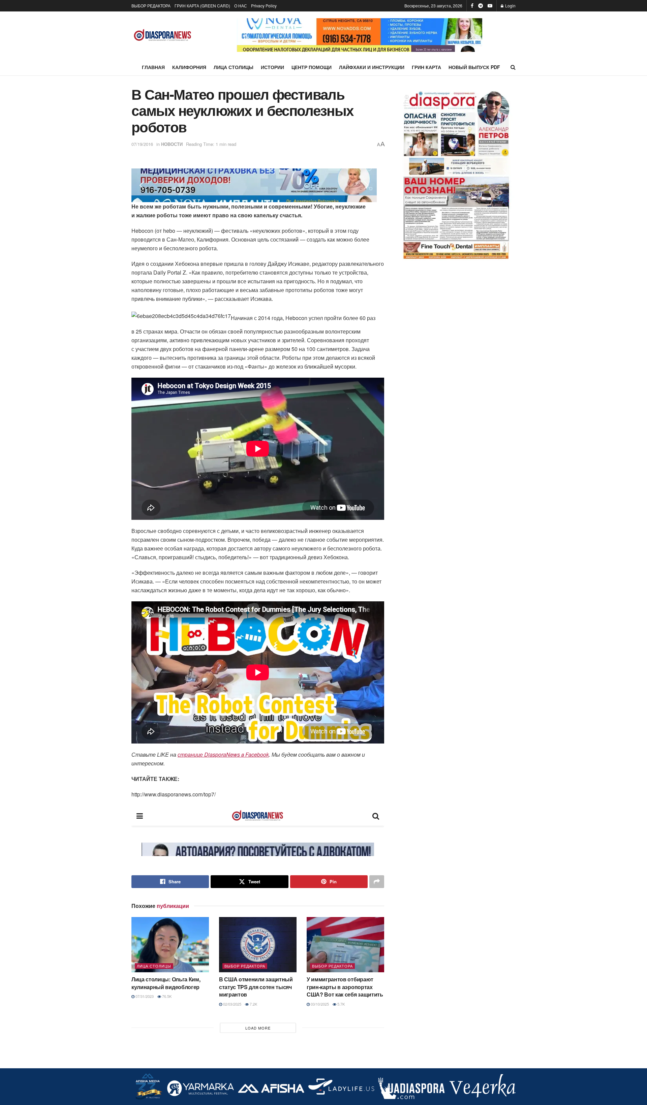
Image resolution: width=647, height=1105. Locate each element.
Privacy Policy (264, 5)
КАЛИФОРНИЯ (189, 67)
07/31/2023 (144, 996)
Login (510, 5)
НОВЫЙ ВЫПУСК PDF (474, 67)
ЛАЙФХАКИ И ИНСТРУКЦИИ (371, 67)
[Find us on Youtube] (490, 5)
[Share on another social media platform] (376, 881)
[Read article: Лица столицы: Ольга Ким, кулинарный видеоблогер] (170, 944)
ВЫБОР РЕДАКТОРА (151, 5)
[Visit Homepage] (162, 35)
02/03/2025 (231, 1004)
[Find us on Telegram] (480, 5)
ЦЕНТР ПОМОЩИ (311, 67)
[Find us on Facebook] (472, 5)
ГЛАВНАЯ (153, 67)
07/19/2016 (142, 144)
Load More (258, 1028)
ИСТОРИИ (272, 67)
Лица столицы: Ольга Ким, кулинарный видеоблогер (165, 982)
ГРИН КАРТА (426, 67)
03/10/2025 (319, 1004)
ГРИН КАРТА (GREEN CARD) (202, 5)
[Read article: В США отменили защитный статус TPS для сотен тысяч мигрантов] (258, 944)
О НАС (240, 5)
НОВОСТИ (172, 144)
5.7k (340, 1004)
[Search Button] (513, 67)
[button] (247, 35)
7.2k (253, 1004)
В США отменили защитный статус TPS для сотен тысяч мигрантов (256, 986)
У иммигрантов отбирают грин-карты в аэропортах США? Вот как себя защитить (345, 986)
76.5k (166, 996)
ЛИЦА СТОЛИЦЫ (233, 67)
